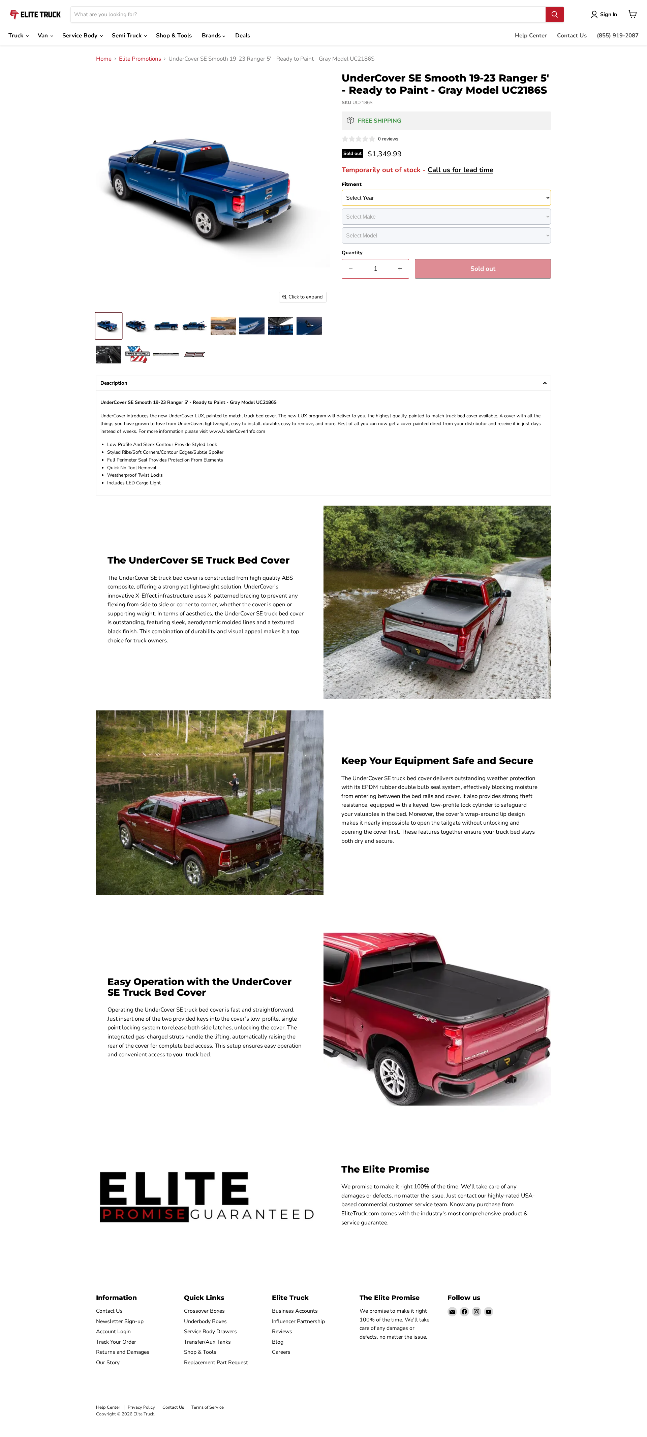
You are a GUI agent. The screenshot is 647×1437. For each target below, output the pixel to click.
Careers (281, 1352)
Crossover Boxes (204, 1311)
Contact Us (572, 35)
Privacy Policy (141, 1407)
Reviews (282, 1331)
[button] (323, 383)
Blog (277, 1342)
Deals (242, 35)
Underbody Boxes (205, 1321)
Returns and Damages (122, 1352)
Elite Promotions (140, 59)
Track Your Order (116, 1342)
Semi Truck (127, 35)
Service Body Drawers (210, 1331)
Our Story (108, 1362)
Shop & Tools (174, 35)
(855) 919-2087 (618, 35)
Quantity (352, 253)
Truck (16, 35)
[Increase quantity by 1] (400, 269)
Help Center (531, 35)
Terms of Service (207, 1407)
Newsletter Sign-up (120, 1321)
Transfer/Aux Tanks (207, 1342)
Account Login (113, 1331)
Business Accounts (295, 1311)
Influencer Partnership (298, 1321)
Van (44, 35)
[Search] (555, 14)
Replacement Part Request (216, 1362)
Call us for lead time (460, 169)
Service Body (80, 35)
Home (104, 59)
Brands (212, 35)
